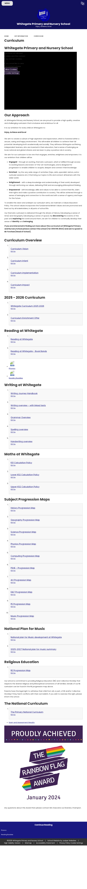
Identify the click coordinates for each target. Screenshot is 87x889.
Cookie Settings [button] (77, 843)
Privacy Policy (64, 843)
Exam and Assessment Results (22, 722)
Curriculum (38, 36)
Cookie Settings (12, 73)
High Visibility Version (12, 843)
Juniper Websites (69, 840)
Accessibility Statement (45, 843)
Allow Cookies (11, 69)
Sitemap (28, 843)
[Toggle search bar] (77, 3)
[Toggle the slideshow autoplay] (85, 71)
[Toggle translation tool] (82, 3)
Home (6, 36)
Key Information (21, 36)
